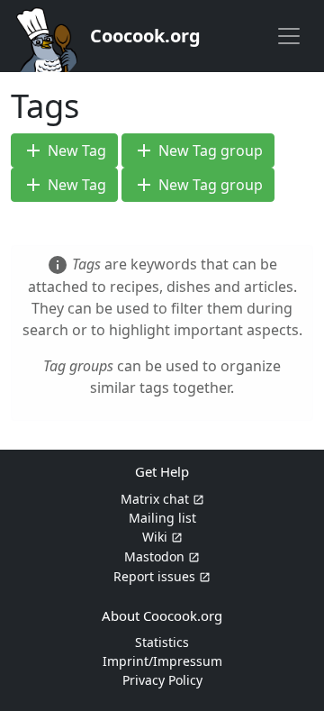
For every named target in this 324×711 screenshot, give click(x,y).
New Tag (64, 150)
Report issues (154, 576)
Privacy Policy (162, 679)
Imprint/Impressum (162, 661)
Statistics (162, 642)
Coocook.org (145, 35)
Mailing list (162, 517)
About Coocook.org (162, 615)
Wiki (154, 536)
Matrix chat (155, 498)
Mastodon (154, 556)
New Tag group (198, 150)
